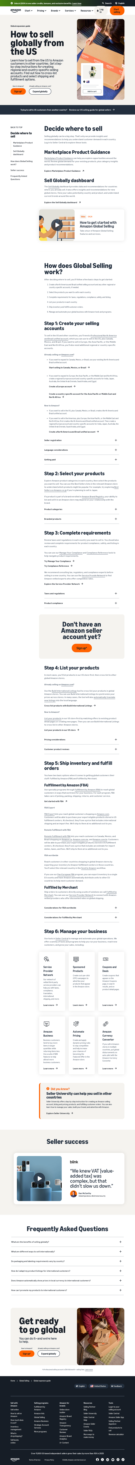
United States (100, 1386)
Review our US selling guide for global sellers (90, 109)
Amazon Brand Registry (93, 496)
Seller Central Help (89, 1418)
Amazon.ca (67, 839)
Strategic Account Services (41, 1426)
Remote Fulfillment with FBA (57, 836)
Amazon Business (41, 1421)
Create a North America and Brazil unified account (72, 431)
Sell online (15, 1409)
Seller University (90, 1413)
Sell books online (15, 1441)
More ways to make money (89, 1435)
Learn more (48, 1005)
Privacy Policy (49, 1460)
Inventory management (16, 1428)
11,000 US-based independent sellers (51, 1453)
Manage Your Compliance (71, 552)
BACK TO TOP (16, 127)
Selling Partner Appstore (114, 1422)
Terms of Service (34, 1460)
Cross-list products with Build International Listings (68, 705)
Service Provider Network (81, 895)
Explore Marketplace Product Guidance (62, 171)
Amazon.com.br (100, 839)
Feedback (118, 1386)
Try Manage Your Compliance (57, 561)
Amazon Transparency (65, 1424)
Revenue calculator (116, 1434)
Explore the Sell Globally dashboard (60, 202)
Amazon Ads (39, 1413)
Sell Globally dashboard (18, 153)
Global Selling (39, 1417)
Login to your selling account (115, 1408)
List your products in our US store (60, 730)
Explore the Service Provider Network (62, 584)
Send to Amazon (88, 868)
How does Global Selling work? (22, 163)
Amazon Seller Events (89, 1425)
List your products (52, 718)
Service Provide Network (93, 575)
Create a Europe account (60, 386)
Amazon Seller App (116, 1417)
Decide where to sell (21, 134)
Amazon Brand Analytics (66, 1437)
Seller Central (62, 938)
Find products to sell (115, 1429)
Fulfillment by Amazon (39, 1408)
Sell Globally (53, 186)
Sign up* (18, 91)
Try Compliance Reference (56, 566)
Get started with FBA (54, 801)
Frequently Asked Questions (19, 178)
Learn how (76, 3)
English (82, 1386)
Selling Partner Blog (89, 1408)
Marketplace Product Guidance (23, 144)
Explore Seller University (58, 1113)
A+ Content (64, 1443)
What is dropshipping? (16, 1434)
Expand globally (40, 91)
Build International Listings (64, 690)
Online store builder (64, 1410)
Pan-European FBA (65, 874)
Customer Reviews (64, 1430)
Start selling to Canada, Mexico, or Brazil (67, 367)
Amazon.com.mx (80, 839)
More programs (40, 1431)
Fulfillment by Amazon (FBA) (87, 789)
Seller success (17, 170)
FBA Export (49, 814)
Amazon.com (103, 814)
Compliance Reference (97, 552)
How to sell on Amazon (16, 1414)
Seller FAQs (88, 1430)
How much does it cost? (17, 1421)
